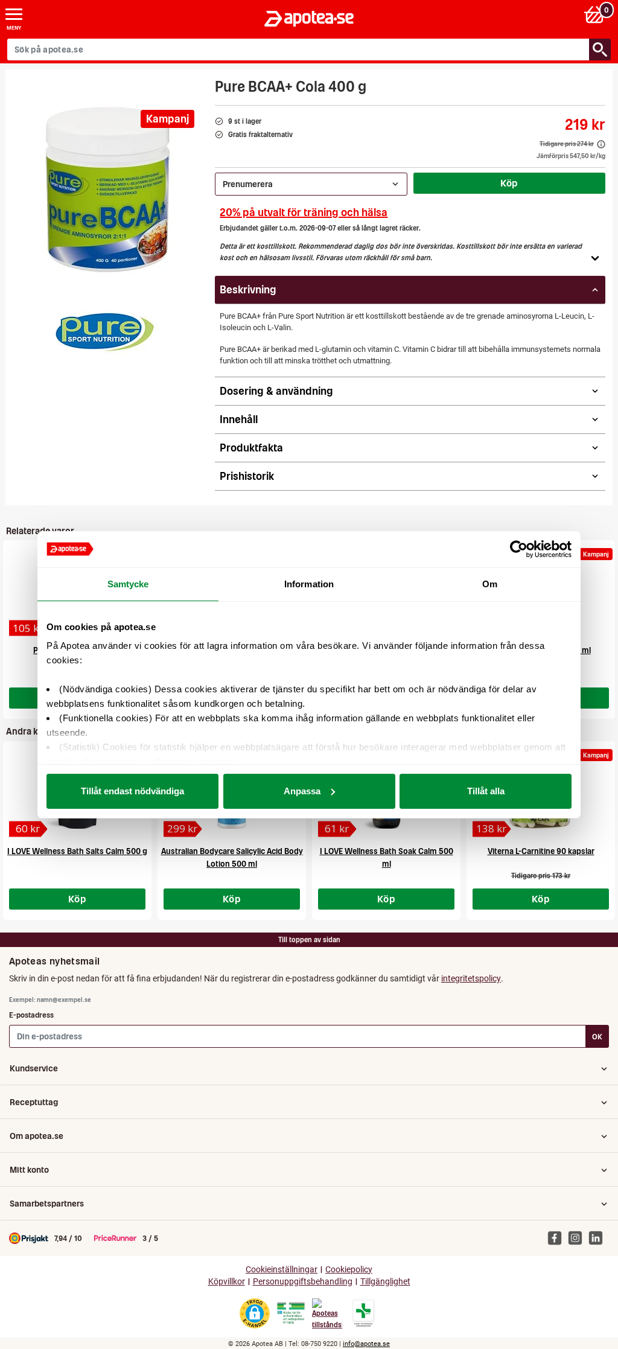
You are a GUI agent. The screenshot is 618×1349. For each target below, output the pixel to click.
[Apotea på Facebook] (557, 1237)
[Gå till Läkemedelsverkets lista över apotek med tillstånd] (363, 1313)
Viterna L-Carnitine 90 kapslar (541, 851)
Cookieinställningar (281, 1269)
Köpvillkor (226, 1281)
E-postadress (31, 1014)
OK (597, 1036)
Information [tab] (309, 584)
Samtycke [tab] (128, 584)
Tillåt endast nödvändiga (132, 791)
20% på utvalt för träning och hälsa (303, 212)
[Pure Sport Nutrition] (103, 329)
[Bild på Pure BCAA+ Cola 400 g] (106, 189)
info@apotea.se (366, 1344)
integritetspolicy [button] (471, 978)
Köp (509, 183)
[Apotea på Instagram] (578, 1237)
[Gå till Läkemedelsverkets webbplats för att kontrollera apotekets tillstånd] (291, 1313)
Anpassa (302, 791)
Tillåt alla (486, 791)
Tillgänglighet (385, 1281)
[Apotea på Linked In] (598, 1237)
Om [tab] (489, 584)
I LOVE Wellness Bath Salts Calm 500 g (77, 851)
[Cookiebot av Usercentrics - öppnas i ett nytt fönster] (519, 549)
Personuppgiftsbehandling (302, 1281)
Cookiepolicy (348, 1269)
